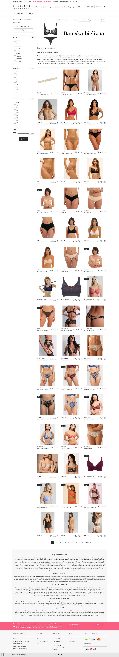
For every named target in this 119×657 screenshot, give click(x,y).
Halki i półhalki (32, 592)
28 (82, 542)
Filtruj (24, 139)
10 (76, 542)
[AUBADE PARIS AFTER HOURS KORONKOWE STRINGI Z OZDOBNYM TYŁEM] (95, 316)
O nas (70, 639)
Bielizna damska (40, 7)
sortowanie (75, 20)
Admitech (14, 654)
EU (23, 99)
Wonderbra (90, 612)
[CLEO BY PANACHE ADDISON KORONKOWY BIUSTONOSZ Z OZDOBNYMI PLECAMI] (95, 286)
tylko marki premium (22, 26)
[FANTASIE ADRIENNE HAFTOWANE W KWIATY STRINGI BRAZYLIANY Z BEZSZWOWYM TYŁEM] (47, 316)
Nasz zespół (72, 641)
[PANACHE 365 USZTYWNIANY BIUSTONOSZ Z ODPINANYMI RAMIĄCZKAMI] (47, 109)
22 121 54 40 (28, 1)
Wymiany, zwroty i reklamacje (21, 641)
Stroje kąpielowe (50, 7)
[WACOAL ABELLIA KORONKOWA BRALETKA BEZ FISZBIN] (71, 109)
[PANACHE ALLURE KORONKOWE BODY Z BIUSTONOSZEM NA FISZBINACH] (47, 522)
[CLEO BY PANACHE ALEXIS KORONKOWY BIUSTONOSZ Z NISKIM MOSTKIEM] (47, 493)
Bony (69, 7)
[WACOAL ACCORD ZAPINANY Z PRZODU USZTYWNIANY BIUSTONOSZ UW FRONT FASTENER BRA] (95, 257)
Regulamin (40, 639)
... (79, 542)
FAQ (38, 643)
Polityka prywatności (42, 641)
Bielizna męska (59, 7)
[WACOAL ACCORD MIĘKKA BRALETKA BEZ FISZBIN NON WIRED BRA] (71, 227)
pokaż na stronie (94, 20)
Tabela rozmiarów (57, 645)
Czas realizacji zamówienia (20, 648)
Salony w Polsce (57, 639)
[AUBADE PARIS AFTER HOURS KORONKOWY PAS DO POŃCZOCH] (47, 345)
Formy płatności (17, 643)
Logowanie (99, 6)
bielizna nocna (36, 576)
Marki (65, 7)
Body (54, 584)
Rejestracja (89, 7)
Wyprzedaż (75, 7)
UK (20, 99)
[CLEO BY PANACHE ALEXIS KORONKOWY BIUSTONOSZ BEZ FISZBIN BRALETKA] (95, 463)
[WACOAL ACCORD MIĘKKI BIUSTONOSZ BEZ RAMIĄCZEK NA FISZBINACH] (47, 257)
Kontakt (15, 639)
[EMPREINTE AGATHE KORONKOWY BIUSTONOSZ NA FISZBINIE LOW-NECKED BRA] (47, 434)
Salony (33, 7)
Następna (88, 542)
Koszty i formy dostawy (19, 646)
